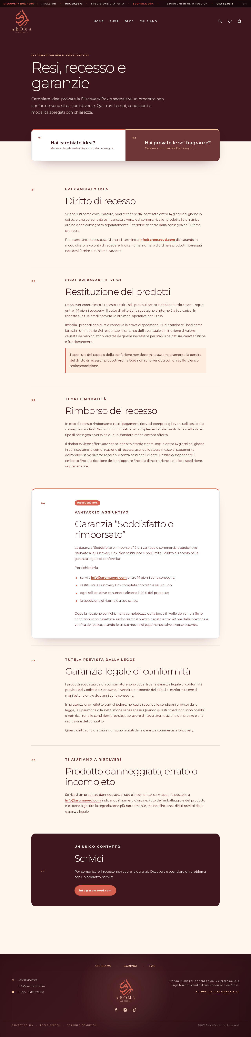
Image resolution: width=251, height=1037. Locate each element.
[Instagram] (125, 1010)
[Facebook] (116, 1010)
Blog (129, 21)
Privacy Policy (23, 1025)
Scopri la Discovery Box (217, 991)
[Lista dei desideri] (230, 22)
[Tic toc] (134, 1010)
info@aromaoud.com (157, 240)
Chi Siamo (148, 21)
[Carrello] (239, 21)
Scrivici (130, 965)
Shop (114, 21)
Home (99, 21)
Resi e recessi (50, 1025)
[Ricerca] (220, 21)
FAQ (152, 965)
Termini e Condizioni (82, 1025)
